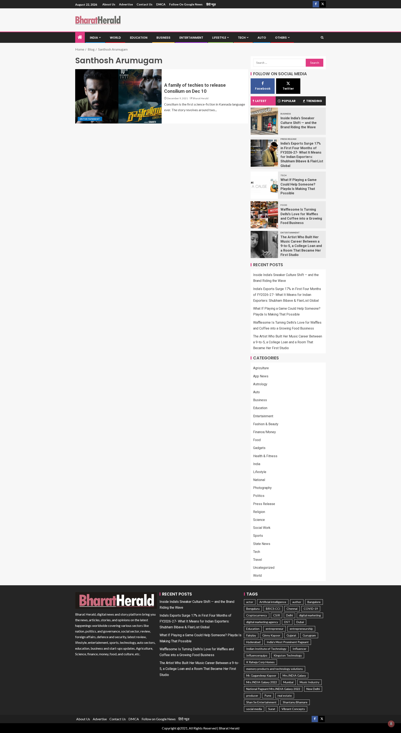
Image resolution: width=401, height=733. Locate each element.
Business (163, 38)
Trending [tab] (314, 101)
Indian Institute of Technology (266, 648)
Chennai (292, 608)
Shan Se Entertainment (261, 702)
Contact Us (144, 4)
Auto (262, 38)
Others (281, 38)
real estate (285, 695)
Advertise (126, 4)
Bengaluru (253, 608)
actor (249, 602)
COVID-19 (311, 608)
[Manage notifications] (391, 723)
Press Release (288, 139)
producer (252, 695)
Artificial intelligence (272, 602)
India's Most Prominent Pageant (288, 642)
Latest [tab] (260, 101)
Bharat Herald (200, 98)
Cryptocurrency (256, 615)
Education (138, 38)
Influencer (299, 648)
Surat (271, 709)
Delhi (289, 615)
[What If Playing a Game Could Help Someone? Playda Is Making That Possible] (264, 185)
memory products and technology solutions (274, 669)
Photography (262, 488)
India (94, 38)
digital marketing (310, 615)
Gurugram (309, 635)
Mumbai (288, 682)
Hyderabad (253, 642)
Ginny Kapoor (271, 635)
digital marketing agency (262, 622)
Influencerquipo (256, 655)
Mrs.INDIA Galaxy (294, 675)
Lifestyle (219, 38)
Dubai (300, 622)
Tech (242, 38)
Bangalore (314, 602)
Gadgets (259, 448)
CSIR (276, 615)
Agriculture (261, 368)
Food (283, 205)
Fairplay (251, 635)
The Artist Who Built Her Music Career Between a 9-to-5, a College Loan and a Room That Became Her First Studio (301, 246)
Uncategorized (263, 568)
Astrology (260, 384)
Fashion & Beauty (265, 424)
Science (259, 520)
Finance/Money (264, 432)
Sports (258, 536)
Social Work (261, 528)
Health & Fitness (265, 456)
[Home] (80, 37)
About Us (108, 4)
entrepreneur (274, 628)
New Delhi (313, 689)
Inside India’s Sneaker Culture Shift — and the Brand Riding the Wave (298, 122)
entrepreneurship (301, 628)
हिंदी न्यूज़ (211, 4)
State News (261, 544)
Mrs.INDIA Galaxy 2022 (261, 682)
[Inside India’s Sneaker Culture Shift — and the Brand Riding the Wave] (264, 121)
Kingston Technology (288, 655)
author (296, 602)
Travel (257, 560)
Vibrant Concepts (293, 709)
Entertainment (191, 38)
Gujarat (291, 635)
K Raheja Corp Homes (260, 662)
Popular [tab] (289, 101)
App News (260, 376)
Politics (258, 496)
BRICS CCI (273, 608)
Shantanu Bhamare (295, 702)
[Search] (322, 38)
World (115, 38)
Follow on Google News (186, 4)
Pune (267, 695)
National (259, 480)
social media (254, 709)
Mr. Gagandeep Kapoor (261, 675)
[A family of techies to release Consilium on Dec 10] (118, 96)
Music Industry (309, 682)
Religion (259, 512)
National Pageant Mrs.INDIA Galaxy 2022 (273, 689)
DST (287, 622)
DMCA (160, 4)
